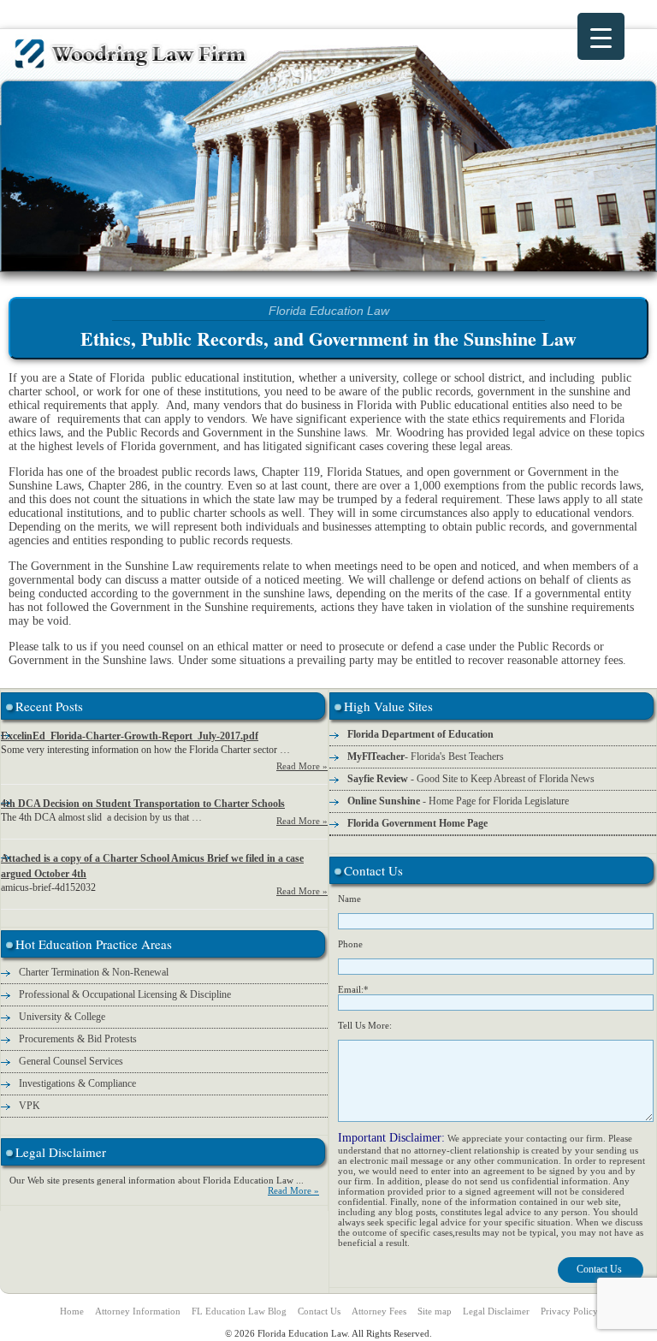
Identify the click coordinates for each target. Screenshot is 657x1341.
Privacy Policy (569, 1311)
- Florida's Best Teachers (425, 756)
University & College (62, 1017)
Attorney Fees (379, 1311)
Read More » (302, 766)
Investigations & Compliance (77, 1083)
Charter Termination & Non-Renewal (94, 972)
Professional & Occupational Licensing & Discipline (125, 994)
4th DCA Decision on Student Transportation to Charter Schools (143, 804)
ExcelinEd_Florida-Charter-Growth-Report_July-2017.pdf (129, 736)
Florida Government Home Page (417, 823)
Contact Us (319, 1311)
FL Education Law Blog (239, 1311)
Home (72, 1311)
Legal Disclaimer (496, 1311)
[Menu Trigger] (600, 36)
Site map (434, 1311)
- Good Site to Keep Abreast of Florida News (471, 779)
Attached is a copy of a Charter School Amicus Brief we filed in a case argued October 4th (152, 866)
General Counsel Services (71, 1061)
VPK (29, 1106)
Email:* (353, 989)
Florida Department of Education (420, 734)
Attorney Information (138, 1311)
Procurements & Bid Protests (78, 1039)
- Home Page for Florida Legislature (458, 801)
